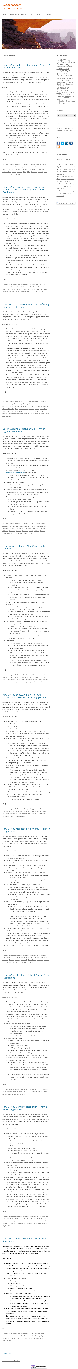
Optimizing (22, 411)
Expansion (10, 169)
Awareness (37, 404)
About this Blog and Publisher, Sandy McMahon (26, 14)
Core (35, 957)
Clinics (19, 1336)
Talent (30, 1338)
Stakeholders (12, 414)
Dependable (20, 287)
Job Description (40, 169)
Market (14, 172)
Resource (42, 411)
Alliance (30, 404)
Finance (19, 675)
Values (13, 174)
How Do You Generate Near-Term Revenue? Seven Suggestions (25, 1108)
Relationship (65, 94)
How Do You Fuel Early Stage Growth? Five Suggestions (24, 1240)
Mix (29, 289)
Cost (9, 287)
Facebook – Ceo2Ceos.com (65, 128)
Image (35, 287)
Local (9, 172)
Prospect (34, 1092)
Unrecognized (43, 414)
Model (70, 82)
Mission (23, 960)
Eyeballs (44, 957)
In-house (27, 528)
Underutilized (34, 414)
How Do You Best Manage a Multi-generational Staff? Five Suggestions (66, 171)
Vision (64, 103)
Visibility (33, 682)
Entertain (38, 811)
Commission (20, 526)
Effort (40, 167)
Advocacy (25, 404)
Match (9, 289)
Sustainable (25, 414)
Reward (11, 533)
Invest (33, 169)
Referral (40, 1092)
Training (73, 101)
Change (4, 406)
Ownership (33, 679)
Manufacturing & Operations (26, 401)
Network (19, 172)
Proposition (6, 1223)
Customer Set (41, 526)
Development (62, 73)
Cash (27, 677)
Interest (31, 409)
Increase (44, 811)
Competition (23, 167)
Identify (26, 409)
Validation (23, 292)
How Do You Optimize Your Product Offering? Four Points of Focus (26, 305)
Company (16, 406)
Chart (20, 1218)
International (27, 169)
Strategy (5, 404)
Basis (42, 404)
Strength (19, 414)
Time (9, 174)
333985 (59, 176)
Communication (27, 1218)
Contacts (30, 167)
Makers (4, 289)
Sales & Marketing (22, 164)
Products (36, 411)
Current (37, 677)
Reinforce (46, 289)
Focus (16, 409)
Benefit (12, 1218)
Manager (59, 82)
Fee (8, 1221)
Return (24, 682)
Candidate (16, 167)
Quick (9, 682)
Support (59, 99)
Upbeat (17, 292)
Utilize (39, 1338)
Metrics (21, 289)
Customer (31, 406)
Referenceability (21, 1223)
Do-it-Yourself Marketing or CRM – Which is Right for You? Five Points (24, 430)
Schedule (46, 1092)
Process (20, 814)
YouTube (10, 816)
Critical (39, 957)
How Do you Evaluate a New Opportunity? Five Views (24, 547)
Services (4, 414)
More (15, 814)
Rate (12, 682)
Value (28, 292)
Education (11, 409)
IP (15, 1221)
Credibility (26, 811)
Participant (40, 960)
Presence (18, 531)
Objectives (61, 85)
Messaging (15, 289)
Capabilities (5, 811)
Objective (69, 84)
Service (16, 962)
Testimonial (22, 962)
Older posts (7, 1353)
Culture (36, 167)
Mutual (37, 409)
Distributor (5, 528)
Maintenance (42, 287)
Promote (33, 814)
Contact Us (50, 14)
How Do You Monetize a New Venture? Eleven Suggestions (26, 830)
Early (28, 1336)
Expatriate (17, 169)
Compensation (61, 66)
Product (71, 93)
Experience (13, 528)
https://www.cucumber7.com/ (66, 167)
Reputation (18, 682)
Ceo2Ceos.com (11, 5)
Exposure (10, 679)
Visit (32, 292)
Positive (33, 289)
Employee (61, 75)
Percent (40, 679)
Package (37, 1221)
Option (32, 1336)
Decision (13, 287)
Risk (58, 98)
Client (14, 526)
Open (8, 411)
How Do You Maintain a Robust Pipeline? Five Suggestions (26, 976)
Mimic (26, 289)
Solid (22, 1338)
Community (24, 957)
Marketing (42, 528)
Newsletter (12, 531)
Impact (19, 679)
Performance (64, 90)
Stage (26, 1338)
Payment (43, 1336)
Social (45, 172)
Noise (4, 411)
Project (4, 682)
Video (28, 962)
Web (21, 533)
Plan (59, 92)
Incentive (68, 80)
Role (60, 98)
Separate (13, 1338)
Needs (42, 409)
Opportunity (14, 411)
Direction (37, 406)
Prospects (34, 172)
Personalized (44, 1221)
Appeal (9, 957)
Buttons (4, 287)
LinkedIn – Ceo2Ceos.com (64, 131)
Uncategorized (44, 1216)
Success (4, 174)
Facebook (5, 960)
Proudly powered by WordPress (11, 1361)
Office (28, 172)
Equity (4, 679)
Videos (44, 814)
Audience (5, 526)
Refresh (31, 531)
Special (35, 1223)
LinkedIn (5, 172)
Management (34, 528)
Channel (10, 406)
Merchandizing (21, 1221)
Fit (21, 169)
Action (4, 957)
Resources (5, 533)
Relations (36, 531)
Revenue (67, 96)
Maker (12, 814)
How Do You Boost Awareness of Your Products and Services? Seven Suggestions (24, 696)
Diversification (45, 406)
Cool (21, 811)
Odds (24, 172)
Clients (18, 957)
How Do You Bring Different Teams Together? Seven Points (65, 186)
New (45, 409)
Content (27, 526)
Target (9, 1094)
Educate (27, 287)
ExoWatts (59, 159)
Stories (4, 1094)
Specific (39, 814)
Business (9, 167)
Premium (46, 960)
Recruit (4, 962)
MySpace (29, 960)
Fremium (11, 960)
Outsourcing (30, 1221)
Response (11, 292)
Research (40, 172)
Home (4, 14)
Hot (31, 287)
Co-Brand (17, 811)
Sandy (58, 184)
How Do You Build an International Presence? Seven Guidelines (26, 66)
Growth (61, 80)
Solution (17, 533)
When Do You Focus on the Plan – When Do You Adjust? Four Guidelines (66, 162)
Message (17, 960)
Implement (20, 528)
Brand (4, 167)
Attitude (38, 284)
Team (30, 164)
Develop (23, 1336)
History (21, 409)
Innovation (5, 814)
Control (32, 677)
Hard (14, 679)
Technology (61, 101)
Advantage (43, 164)
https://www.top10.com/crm (15, 473)
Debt (41, 677)
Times (28, 682)
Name (34, 960)
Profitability (26, 814)
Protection (40, 289)
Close (11, 811)
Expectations (69, 75)
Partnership (29, 411)
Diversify (5, 409)
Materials (5, 531)
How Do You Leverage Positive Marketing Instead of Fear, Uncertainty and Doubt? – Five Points (24, 189)
